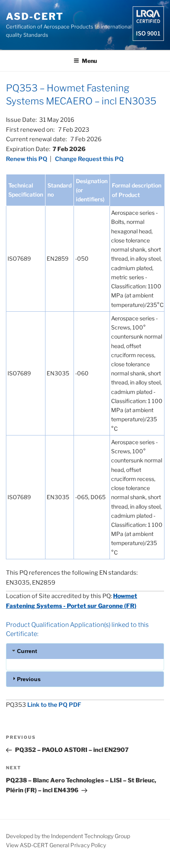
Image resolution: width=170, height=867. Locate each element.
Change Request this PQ (89, 159)
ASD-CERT (35, 16)
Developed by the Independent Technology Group (68, 836)
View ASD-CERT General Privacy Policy (56, 845)
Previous (29, 679)
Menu (89, 60)
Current (27, 651)
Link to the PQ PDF (54, 704)
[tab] (85, 651)
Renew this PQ (26, 159)
